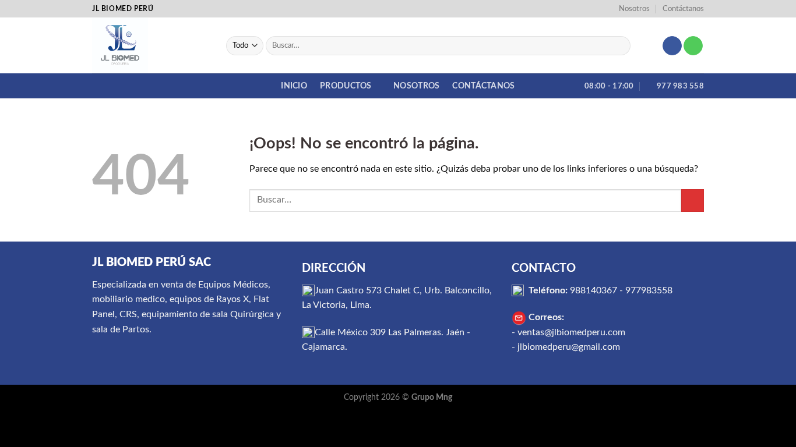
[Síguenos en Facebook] (672, 46)
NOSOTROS (416, 85)
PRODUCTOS (346, 85)
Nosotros (634, 8)
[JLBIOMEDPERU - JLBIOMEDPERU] (150, 45)
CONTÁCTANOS (483, 85)
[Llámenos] (693, 46)
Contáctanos (683, 8)
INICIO (294, 85)
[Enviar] (619, 46)
